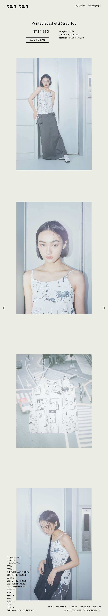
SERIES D (10, 598)
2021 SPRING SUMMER (16, 587)
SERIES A (10, 607)
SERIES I (10, 566)
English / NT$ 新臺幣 (73, 610)
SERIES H (10, 569)
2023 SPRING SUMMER (16, 575)
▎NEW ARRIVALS (14, 557)
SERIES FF (11, 590)
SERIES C (10, 601)
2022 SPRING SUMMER (16, 581)
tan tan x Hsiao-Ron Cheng (20, 610)
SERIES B (10, 604)
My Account (81, 5)
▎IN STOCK (12, 560)
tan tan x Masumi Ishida (18, 572)
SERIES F (10, 595)
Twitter (97, 607)
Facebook (73, 607)
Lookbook (61, 607)
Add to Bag (37, 39)
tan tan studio (17, 6)
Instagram (85, 607)
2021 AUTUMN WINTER (16, 584)
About (51, 607)
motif (10, 593)
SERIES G (10, 578)
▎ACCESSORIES (13, 563)
